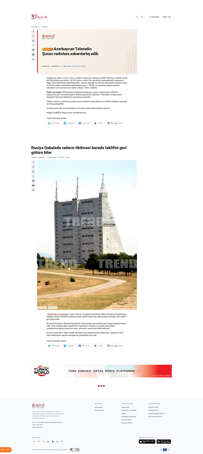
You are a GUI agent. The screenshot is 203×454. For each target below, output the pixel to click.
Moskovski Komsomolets (58, 314)
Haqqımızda (125, 407)
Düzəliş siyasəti (126, 420)
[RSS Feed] (62, 441)
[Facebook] (39, 441)
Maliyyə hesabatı (126, 423)
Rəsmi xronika (99, 410)
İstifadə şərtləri (153, 407)
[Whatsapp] (34, 441)
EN (161, 449)
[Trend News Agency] (38, 405)
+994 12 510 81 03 (37, 425)
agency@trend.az (37, 427)
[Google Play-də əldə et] (164, 441)
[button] (33, 31)
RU (169, 449)
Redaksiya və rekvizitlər (129, 410)
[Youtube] (48, 441)
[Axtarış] (137, 17)
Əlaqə (123, 413)
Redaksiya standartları (128, 416)
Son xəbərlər (99, 407)
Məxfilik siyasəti (153, 410)
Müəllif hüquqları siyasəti (156, 413)
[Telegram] (53, 441)
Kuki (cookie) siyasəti (155, 416)
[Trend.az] (39, 17)
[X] (43, 441)
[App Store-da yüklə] (147, 441)
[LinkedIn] (57, 441)
